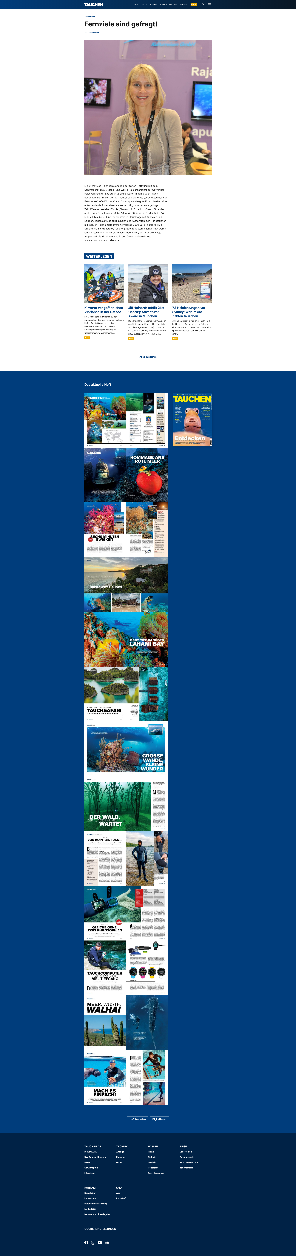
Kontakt (90, 1187)
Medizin (152, 1162)
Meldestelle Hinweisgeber (97, 1214)
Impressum (90, 1198)
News (92, 16)
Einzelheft (121, 1198)
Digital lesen (159, 1119)
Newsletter (90, 1193)
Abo (118, 1193)
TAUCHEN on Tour (189, 1162)
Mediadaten (90, 1209)
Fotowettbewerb (178, 4)
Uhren (119, 1162)
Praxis (151, 1152)
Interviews (89, 1173)
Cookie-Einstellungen (100, 1228)
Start (136, 4)
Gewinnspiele (91, 1168)
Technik (153, 4)
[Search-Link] (203, 4)
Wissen (163, 4)
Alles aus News (148, 356)
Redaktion (94, 32)
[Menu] (209, 4)
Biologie (152, 1157)
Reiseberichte (187, 1157)
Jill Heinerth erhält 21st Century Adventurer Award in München (146, 312)
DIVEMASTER (91, 1152)
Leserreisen (186, 1152)
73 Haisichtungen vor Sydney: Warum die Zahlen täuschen (188, 312)
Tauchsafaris (186, 1168)
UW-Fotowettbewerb (95, 1157)
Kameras (120, 1157)
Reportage (153, 1168)
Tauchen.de (92, 1146)
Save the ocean (156, 1173)
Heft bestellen (138, 1119)
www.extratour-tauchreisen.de (101, 240)
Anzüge (120, 1152)
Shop (193, 4)
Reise (144, 4)
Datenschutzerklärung (95, 1203)
